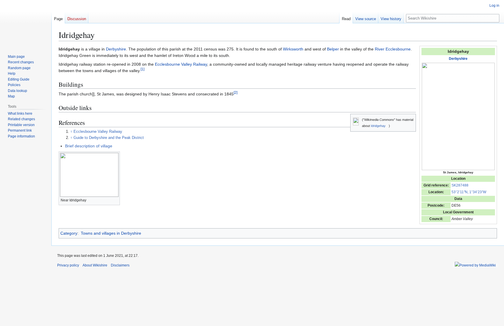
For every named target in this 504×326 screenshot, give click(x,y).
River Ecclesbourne (393, 49)
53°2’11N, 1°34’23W (469, 192)
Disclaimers (120, 265)
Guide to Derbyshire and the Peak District (109, 138)
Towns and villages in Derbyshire (111, 233)
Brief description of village (88, 146)
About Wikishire (95, 265)
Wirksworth (293, 49)
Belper (333, 49)
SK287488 (460, 185)
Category (68, 233)
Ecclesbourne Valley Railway (181, 64)
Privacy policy (68, 265)
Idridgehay (378, 126)
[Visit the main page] (25, 23)
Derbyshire (458, 59)
